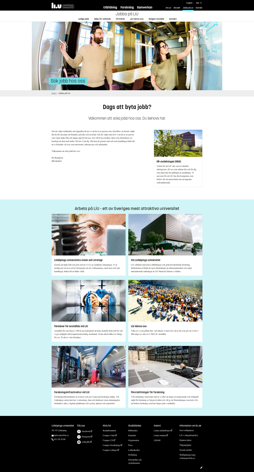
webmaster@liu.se (187, 458)
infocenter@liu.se (61, 435)
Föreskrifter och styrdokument (135, 461)
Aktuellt (177, 8)
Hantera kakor (185, 440)
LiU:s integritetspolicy (189, 435)
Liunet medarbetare (162, 430)
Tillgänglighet (185, 445)
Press (130, 445)
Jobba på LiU (188, 8)
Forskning (127, 7)
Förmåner (120, 19)
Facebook (86, 431)
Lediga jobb (83, 19)
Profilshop (132, 454)
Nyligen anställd (156, 19)
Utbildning (110, 7)
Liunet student (160, 435)
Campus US (108, 440)
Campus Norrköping (111, 445)
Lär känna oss (137, 19)
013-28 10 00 (59, 439)
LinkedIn (86, 441)
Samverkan (144, 7)
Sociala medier (186, 449)
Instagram (86, 436)
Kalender (132, 435)
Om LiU (168, 8)
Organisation (133, 440)
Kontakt (199, 8)
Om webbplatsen (187, 430)
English (189, 3)
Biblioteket (132, 430)
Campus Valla (109, 435)
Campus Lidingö (110, 450)
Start (54, 93)
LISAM (157, 440)
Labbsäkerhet (134, 450)
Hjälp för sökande (102, 19)
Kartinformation (109, 430)
